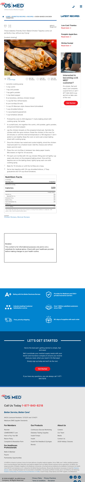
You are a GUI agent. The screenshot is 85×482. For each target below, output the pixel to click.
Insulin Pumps (35, 435)
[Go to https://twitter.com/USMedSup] (75, 477)
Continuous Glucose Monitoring (41, 430)
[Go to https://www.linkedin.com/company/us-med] (79, 477)
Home (8, 16)
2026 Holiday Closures (65, 441)
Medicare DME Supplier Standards (15, 420)
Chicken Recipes (10, 217)
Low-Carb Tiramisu (68, 25)
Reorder (7, 430)
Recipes (30, 16)
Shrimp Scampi (67, 43)
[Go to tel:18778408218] (73, 7)
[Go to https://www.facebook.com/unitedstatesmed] (71, 477)
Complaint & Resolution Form (13, 441)
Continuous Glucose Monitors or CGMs (28, 471)
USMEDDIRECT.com (11, 433)
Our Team (61, 433)
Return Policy (8, 438)
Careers (60, 430)
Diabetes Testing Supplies (39, 433)
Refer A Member (9, 452)
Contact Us (61, 438)
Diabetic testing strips (10, 471)
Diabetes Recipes (19, 16)
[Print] (5, 26)
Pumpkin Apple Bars (69, 34)
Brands (33, 444)
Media (60, 435)
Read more (66, 28)
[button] (10, 26)
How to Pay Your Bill (11, 435)
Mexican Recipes (23, 217)
